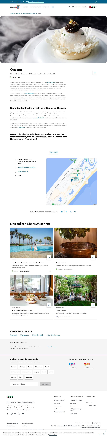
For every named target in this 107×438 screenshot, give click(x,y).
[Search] (69, 7)
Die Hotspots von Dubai (29, 13)
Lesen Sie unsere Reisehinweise (36, 2)
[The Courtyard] (75, 290)
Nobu (44, 136)
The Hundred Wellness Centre (22, 310)
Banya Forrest (60, 263)
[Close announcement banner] (96, 2)
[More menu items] (52, 7)
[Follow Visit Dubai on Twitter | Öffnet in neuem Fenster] (19, 414)
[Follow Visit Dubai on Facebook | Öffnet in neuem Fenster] (8, 414)
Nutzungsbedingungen (94, 427)
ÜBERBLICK (53, 152)
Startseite (25, 7)
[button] (101, 434)
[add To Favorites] (95, 72)
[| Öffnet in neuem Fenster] (12, 414)
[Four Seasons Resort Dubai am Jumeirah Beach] (31, 243)
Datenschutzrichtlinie (87, 426)
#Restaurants (24, 335)
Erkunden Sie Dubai (34, 7)
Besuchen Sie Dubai (15, 13)
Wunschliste (22, 127)
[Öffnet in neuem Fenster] (66, 211)
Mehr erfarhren (51, 347)
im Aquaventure (29, 139)
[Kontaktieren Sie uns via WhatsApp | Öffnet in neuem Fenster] (61, 211)
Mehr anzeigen (17, 323)
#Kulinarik (13, 335)
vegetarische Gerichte (38, 118)
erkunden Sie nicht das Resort (31, 134)
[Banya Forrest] (75, 243)
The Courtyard (61, 310)
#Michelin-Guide (37, 335)
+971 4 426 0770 (23, 172)
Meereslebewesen (29, 93)
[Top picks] (73, 7)
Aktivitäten (45, 7)
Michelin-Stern (51, 82)
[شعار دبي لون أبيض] (10, 397)
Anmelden (84, 7)
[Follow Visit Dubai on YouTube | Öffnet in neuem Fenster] (23, 414)
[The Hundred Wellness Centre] (31, 290)
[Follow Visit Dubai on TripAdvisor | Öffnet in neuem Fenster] (15, 414)
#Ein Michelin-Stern (53, 335)
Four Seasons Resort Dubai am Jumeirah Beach (27, 263)
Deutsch (78, 7)
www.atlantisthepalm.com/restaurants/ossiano (27, 168)
